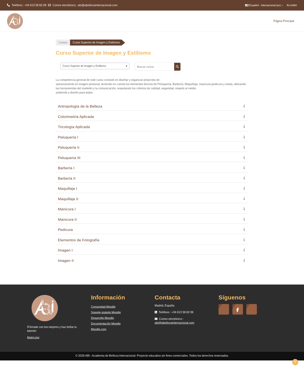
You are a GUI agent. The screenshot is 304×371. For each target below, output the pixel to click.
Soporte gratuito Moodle (106, 312)
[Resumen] (244, 105)
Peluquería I (68, 137)
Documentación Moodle (106, 323)
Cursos (62, 42)
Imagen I (65, 250)
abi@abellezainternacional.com (97, 5)
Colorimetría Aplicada (76, 117)
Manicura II (67, 219)
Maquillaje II (68, 199)
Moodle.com (98, 329)
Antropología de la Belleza (80, 106)
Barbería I (66, 168)
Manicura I (67, 209)
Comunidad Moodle (103, 306)
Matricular (33, 337)
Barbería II (66, 178)
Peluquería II (68, 147)
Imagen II (66, 261)
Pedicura (65, 230)
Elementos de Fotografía (78, 240)
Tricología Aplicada (74, 127)
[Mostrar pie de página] (295, 362)
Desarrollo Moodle (102, 318)
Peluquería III (69, 158)
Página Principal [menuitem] (283, 21)
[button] (264, 5)
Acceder (292, 5)
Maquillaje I (67, 188)
